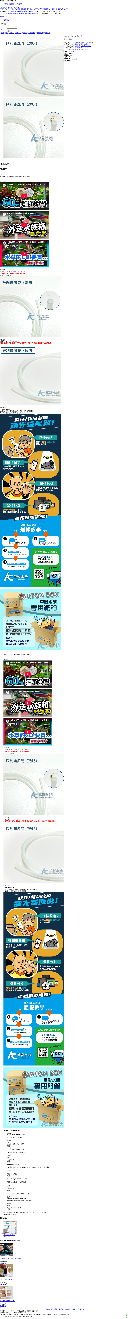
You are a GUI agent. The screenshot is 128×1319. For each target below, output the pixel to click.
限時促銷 (29, 9)
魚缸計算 (65, 9)
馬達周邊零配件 (32, 13)
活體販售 (23, 9)
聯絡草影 (67, 1309)
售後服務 (59, 9)
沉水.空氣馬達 (21, 13)
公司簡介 (60, 1309)
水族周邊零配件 (22, 11)
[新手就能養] (31, 33)
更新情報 (6, 9)
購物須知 (47, 9)
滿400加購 (84, 44)
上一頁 (36, 1212)
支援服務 (53, 9)
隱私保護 (54, 1309)
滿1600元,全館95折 (87, 42)
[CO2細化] (17, 33)
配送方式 (81, 1309)
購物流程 (19, 4)
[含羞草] (24, 33)
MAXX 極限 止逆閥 (6, 1279)
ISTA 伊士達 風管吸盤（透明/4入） (10, 1258)
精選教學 (41, 9)
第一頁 (32, 1212)
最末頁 (46, 1212)
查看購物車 (12, 4)
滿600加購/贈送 (86, 46)
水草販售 (12, 9)
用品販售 (18, 9)
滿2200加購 (84, 49)
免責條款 (47, 1309)
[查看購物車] (126, 1316)
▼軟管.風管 (32, 11)
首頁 (1, 9)
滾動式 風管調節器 (9, 1235)
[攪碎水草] (46, 33)
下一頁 (41, 1212)
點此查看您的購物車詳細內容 (10, 7)
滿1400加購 (84, 47)
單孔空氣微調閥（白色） (7, 1301)
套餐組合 (6, 20)
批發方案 (74, 1309)
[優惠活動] (78, 42)
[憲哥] (2, 33)
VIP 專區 (35, 9)
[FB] (6, 33)
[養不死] (11, 33)
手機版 (5, 4)
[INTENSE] (39, 33)
